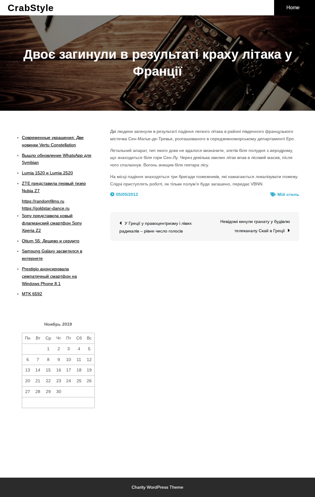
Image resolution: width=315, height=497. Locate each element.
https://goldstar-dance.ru (46, 208)
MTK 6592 (32, 293)
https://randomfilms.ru (43, 201)
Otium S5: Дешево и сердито (50, 240)
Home (293, 7)
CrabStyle (31, 8)
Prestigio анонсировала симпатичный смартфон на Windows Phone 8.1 (49, 276)
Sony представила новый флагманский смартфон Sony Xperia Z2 (52, 223)
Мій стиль (288, 194)
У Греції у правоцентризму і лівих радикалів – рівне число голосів (155, 227)
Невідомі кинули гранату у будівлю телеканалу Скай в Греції (255, 226)
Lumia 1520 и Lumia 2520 (47, 172)
